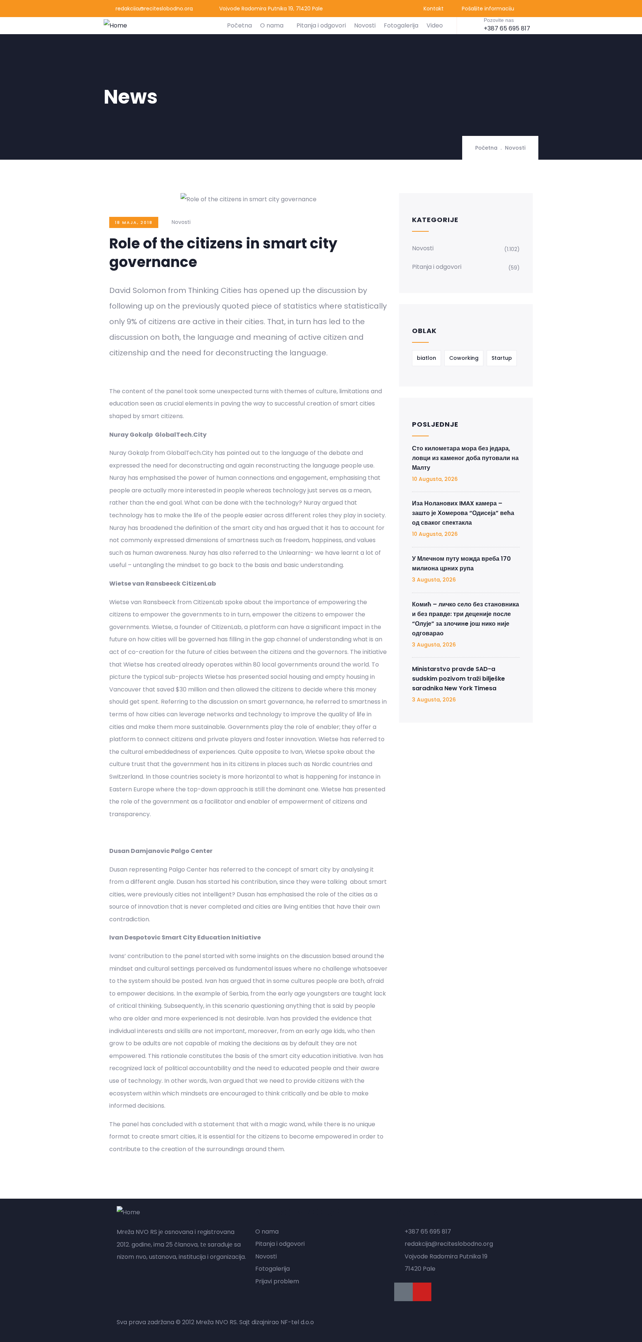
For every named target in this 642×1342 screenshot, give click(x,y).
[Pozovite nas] (472, 25)
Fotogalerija (401, 25)
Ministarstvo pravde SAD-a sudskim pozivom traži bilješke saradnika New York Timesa (458, 679)
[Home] (115, 25)
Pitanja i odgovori (321, 25)
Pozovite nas (499, 20)
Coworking (464, 358)
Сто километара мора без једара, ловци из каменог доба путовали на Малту (465, 458)
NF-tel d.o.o (297, 1322)
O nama (271, 25)
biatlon (426, 358)
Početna (239, 25)
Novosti (365, 25)
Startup (502, 358)
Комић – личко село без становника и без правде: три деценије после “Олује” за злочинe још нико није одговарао (465, 619)
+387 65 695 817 (507, 28)
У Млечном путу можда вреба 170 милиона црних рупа (461, 563)
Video (435, 25)
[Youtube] (422, 1292)
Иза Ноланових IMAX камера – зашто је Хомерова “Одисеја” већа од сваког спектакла (463, 513)
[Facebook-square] (403, 1292)
